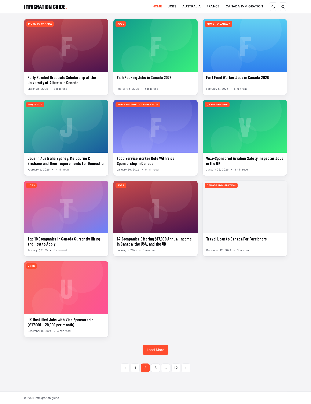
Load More (155, 350)
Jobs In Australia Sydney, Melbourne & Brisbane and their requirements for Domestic (65, 161)
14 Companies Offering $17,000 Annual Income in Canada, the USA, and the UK (154, 241)
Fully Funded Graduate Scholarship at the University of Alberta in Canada (62, 80)
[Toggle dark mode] (273, 6)
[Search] (283, 6)
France (213, 6)
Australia (191, 6)
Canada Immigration (244, 6)
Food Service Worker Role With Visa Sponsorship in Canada (145, 161)
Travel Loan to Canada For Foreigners (236, 238)
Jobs (172, 6)
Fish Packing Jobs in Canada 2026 (144, 77)
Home (157, 6)
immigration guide (45, 6)
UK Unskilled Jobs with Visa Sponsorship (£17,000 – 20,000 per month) (60, 322)
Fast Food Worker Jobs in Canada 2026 (237, 77)
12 (176, 368)
